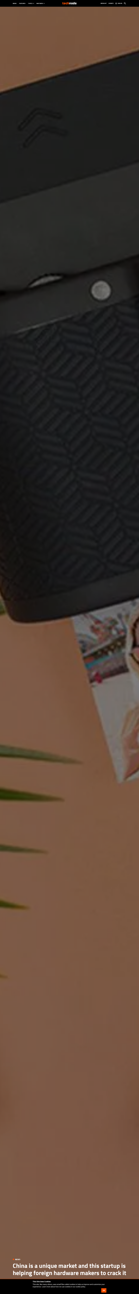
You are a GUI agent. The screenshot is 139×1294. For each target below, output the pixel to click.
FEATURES (22, 3)
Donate (111, 3)
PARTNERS (39, 3)
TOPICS (30, 3)
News (17, 1259)
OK (104, 1290)
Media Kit (104, 3)
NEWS (14, 3)
